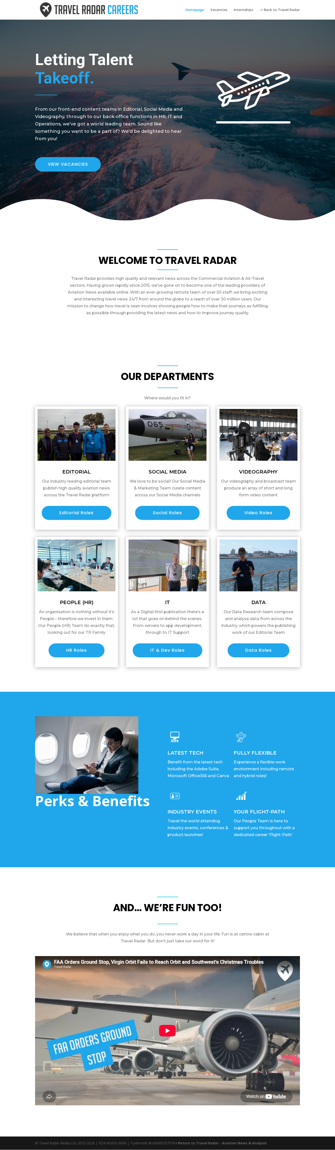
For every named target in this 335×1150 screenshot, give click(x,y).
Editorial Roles (76, 513)
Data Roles (258, 650)
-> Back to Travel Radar (279, 10)
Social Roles (167, 513)
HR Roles (76, 650)
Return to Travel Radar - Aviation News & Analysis (222, 1143)
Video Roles (258, 513)
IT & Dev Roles (167, 650)
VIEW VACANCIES (68, 164)
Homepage (194, 10)
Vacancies (218, 10)
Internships (243, 10)
